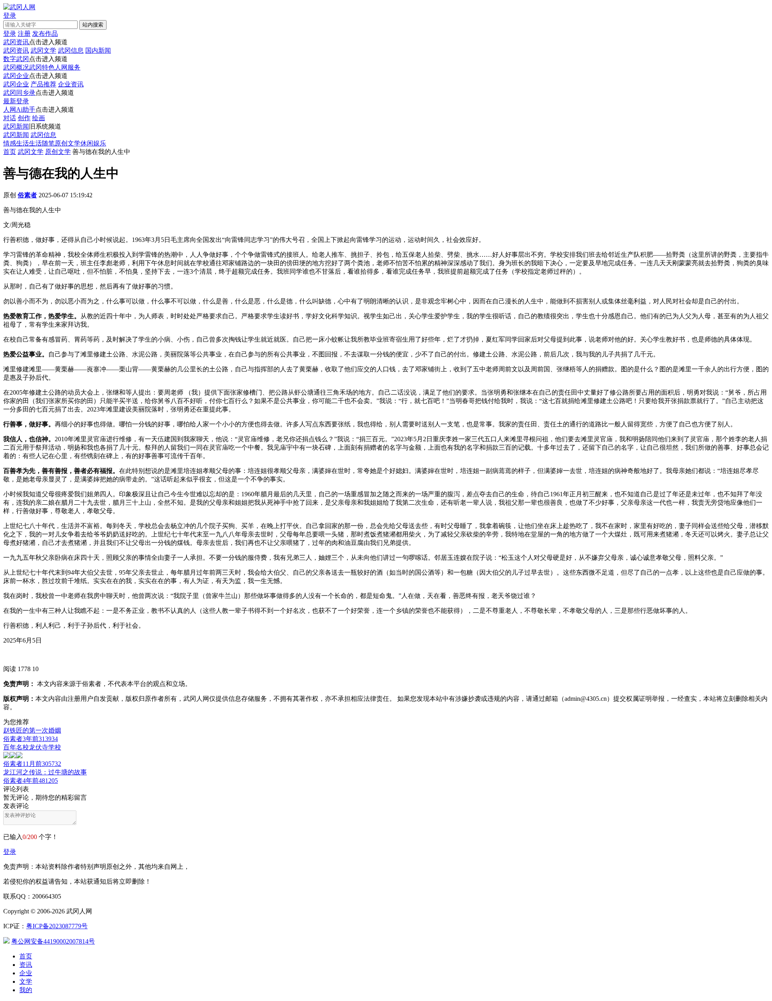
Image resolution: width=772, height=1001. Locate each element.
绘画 (38, 118)
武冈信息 (71, 50)
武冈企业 (16, 75)
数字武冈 (16, 58)
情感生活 (16, 143)
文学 (25, 981)
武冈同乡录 (19, 92)
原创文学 (67, 143)
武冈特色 (42, 67)
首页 (9, 151)
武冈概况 (16, 67)
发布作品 (45, 33)
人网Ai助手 (19, 109)
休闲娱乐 (93, 143)
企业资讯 (71, 84)
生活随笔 (42, 143)
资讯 (25, 964)
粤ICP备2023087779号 (57, 926)
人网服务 (67, 67)
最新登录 (16, 101)
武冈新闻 (16, 126)
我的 (25, 990)
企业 (25, 973)
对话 (9, 118)
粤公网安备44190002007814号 (53, 941)
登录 (9, 851)
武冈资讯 (16, 42)
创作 (24, 118)
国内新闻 (98, 50)
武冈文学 (43, 50)
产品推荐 (43, 84)
